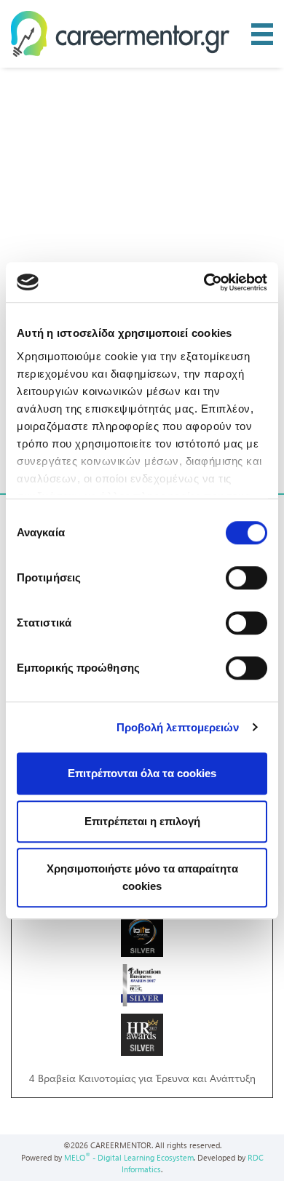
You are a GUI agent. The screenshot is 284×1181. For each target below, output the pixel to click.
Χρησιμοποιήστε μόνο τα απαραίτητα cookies (142, 877)
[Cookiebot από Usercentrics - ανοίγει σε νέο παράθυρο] (204, 282)
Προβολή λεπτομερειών (178, 727)
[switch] (246, 577)
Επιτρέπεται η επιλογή (142, 821)
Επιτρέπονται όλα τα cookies (142, 773)
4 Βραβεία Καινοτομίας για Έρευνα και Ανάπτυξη (142, 1078)
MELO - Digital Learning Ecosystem (129, 1157)
